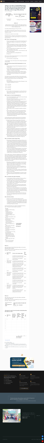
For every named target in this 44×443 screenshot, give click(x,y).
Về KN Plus (40, 1)
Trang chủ (16, 1)
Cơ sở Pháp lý (36, 1)
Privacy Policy (34, 439)
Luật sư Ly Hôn (27, 1)
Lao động (10, 342)
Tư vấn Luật (31, 1)
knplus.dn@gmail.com (26, 416)
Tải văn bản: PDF (7, 340)
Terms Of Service (38, 439)
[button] (43, 1)
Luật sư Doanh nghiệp (21, 1)
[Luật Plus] (2, 1)
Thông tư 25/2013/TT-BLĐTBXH (10, 343)
